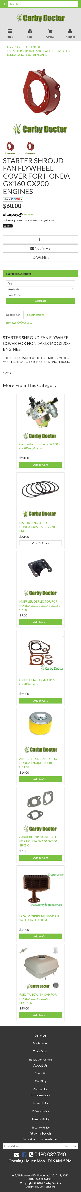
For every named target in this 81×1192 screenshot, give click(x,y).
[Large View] (10, 148)
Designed (31, 1186)
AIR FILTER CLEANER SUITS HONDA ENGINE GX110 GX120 (38, 763)
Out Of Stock (40, 543)
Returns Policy (41, 1119)
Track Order (40, 1051)
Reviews (11, 322)
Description (13, 314)
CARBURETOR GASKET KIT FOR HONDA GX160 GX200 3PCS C (38, 841)
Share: (7, 199)
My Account (40, 1043)
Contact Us (40, 1089)
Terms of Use (40, 1103)
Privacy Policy (40, 1111)
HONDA (22, 47)
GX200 (35, 47)
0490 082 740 (49, 1154)
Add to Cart (40, 464)
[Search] (5, 4)
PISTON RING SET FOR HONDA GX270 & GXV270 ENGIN (37, 527)
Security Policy (40, 1127)
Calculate (40, 300)
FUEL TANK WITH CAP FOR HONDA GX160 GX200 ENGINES (38, 998)
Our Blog (40, 1081)
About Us (40, 1073)
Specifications (35, 314)
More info (28, 214)
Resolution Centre (40, 1059)
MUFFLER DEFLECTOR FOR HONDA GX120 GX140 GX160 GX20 (39, 605)
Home (9, 47)
